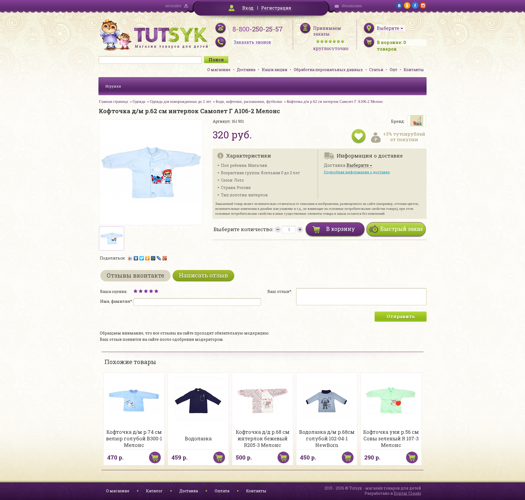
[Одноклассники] (147, 258)
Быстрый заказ (401, 228)
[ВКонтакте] (136, 258)
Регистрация (276, 8)
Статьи (376, 69)
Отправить (401, 316)
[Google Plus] (165, 258)
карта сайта (173, 5)
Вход (247, 8)
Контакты (414, 69)
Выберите (357, 165)
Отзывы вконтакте (135, 275)
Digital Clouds (407, 493)
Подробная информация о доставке (357, 172)
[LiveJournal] (159, 258)
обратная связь (352, 5)
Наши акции (274, 69)
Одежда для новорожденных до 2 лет (180, 102)
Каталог (154, 490)
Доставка (246, 69)
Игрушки (113, 86)
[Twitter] (142, 258)
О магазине (219, 69)
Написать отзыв (203, 275)
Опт (393, 69)
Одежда (139, 102)
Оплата (222, 490)
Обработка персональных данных (328, 69)
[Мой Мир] (153, 258)
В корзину (340, 228)
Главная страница (113, 102)
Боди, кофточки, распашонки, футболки (249, 102)
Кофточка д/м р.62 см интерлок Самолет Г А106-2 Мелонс (335, 102)
